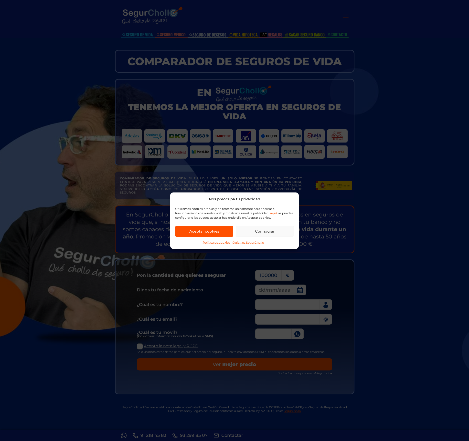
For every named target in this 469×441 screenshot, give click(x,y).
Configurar (265, 231)
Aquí (273, 213)
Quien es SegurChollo (248, 242)
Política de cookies (216, 242)
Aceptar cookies (204, 231)
